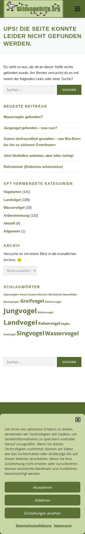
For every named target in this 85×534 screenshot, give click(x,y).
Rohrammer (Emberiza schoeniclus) (33, 167)
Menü (77, 9)
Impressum (63, 525)
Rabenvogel (49, 323)
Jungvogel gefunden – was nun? (30, 128)
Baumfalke (70, 294)
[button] (78, 419)
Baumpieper (12, 301)
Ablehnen (42, 500)
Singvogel (30, 333)
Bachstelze (55, 294)
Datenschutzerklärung (33, 525)
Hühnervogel (53, 301)
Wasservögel (14, 207)
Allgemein (12, 231)
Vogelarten (12, 192)
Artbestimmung (16, 215)
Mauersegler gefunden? (23, 117)
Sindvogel (10, 334)
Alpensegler (11, 294)
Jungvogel (20, 310)
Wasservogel (62, 333)
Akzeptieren (42, 487)
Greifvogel (32, 301)
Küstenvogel (45, 312)
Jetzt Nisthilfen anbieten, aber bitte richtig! (39, 156)
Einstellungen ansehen (42, 513)
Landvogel (21, 322)
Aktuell (9, 223)
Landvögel (12, 200)
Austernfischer (38, 294)
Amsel (24, 294)
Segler (65, 324)
